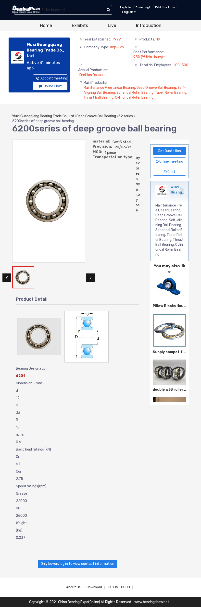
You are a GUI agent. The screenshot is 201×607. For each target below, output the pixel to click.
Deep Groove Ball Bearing (96, 116)
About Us (73, 587)
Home (46, 25)
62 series (125, 116)
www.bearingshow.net (151, 602)
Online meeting (171, 161)
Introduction (148, 25)
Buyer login (143, 7)
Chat (171, 172)
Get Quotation (169, 151)
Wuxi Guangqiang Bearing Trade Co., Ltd (43, 116)
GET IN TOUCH (119, 587)
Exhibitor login (165, 7)
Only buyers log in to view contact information (77, 564)
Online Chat (53, 86)
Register (126, 7)
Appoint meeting (53, 78)
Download (94, 587)
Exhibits (80, 25)
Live (112, 25)
